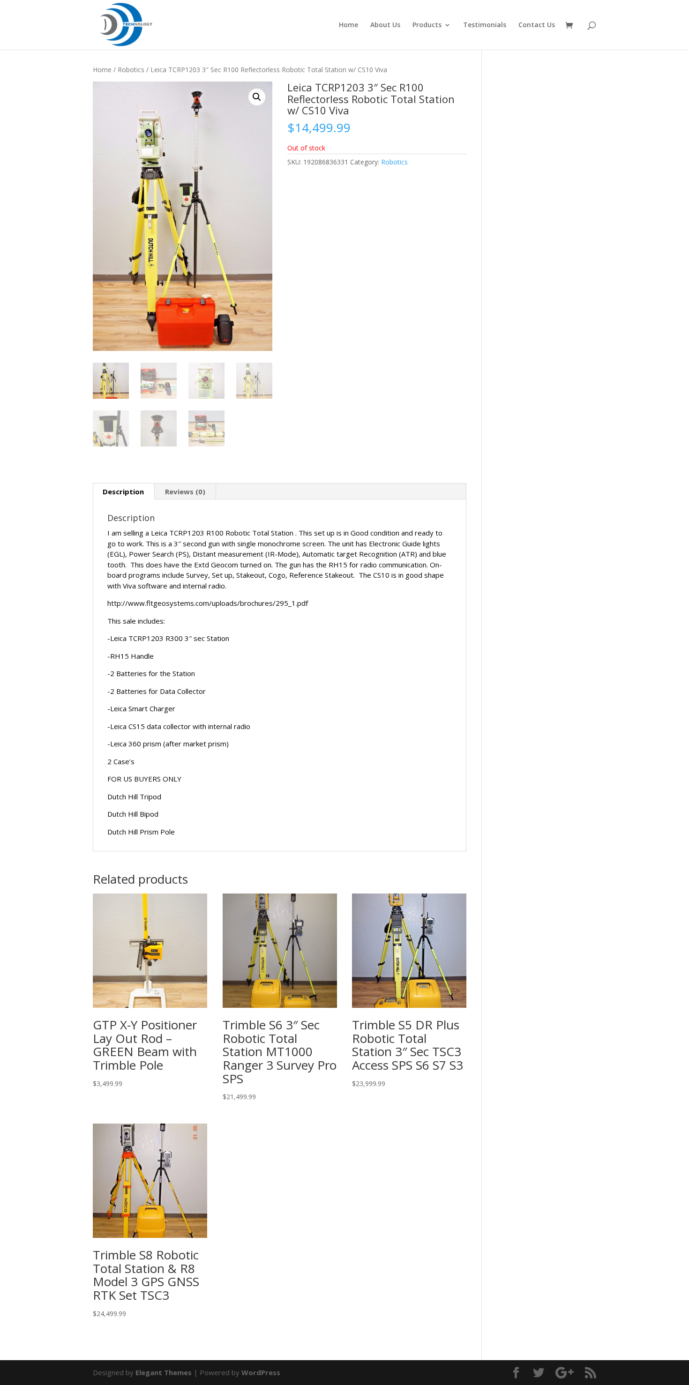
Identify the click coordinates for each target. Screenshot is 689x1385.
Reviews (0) (185, 491)
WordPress (260, 1372)
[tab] (123, 491)
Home (348, 25)
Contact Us (536, 25)
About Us (385, 25)
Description (123, 491)
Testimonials (484, 25)
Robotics (131, 69)
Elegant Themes (163, 1372)
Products (427, 25)
